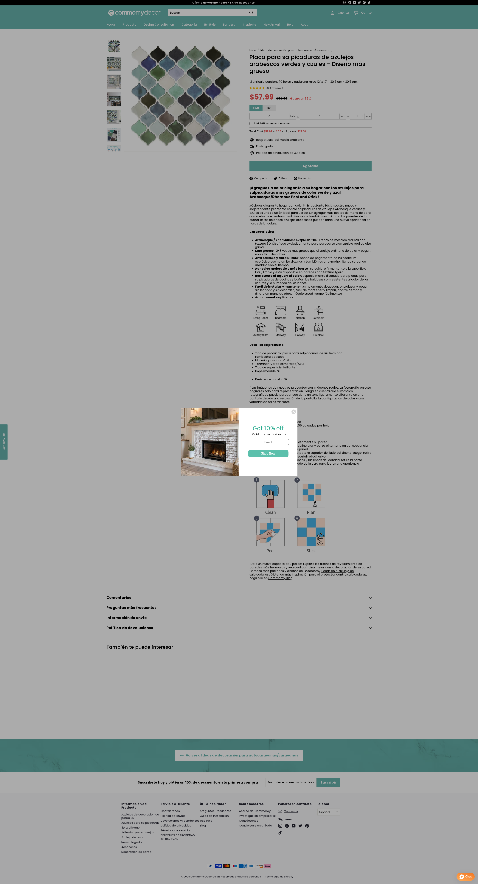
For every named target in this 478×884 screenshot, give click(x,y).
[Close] (293, 412)
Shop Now (268, 453)
